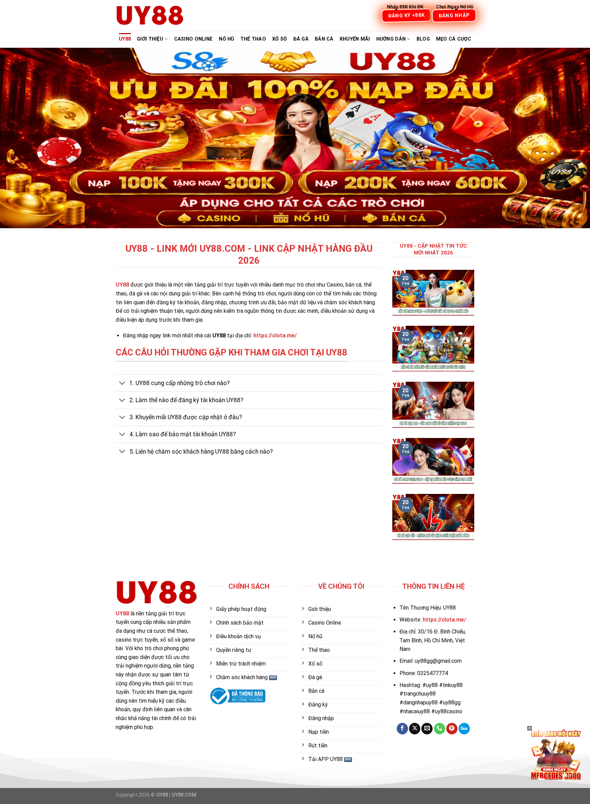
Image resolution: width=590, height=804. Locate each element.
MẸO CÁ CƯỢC (453, 39)
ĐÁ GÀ (301, 39)
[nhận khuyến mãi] (555, 754)
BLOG (423, 39)
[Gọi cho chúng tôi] (439, 728)
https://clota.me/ (275, 335)
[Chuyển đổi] (122, 383)
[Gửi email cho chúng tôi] (427, 728)
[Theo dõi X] (414, 728)
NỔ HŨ (226, 39)
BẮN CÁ (324, 39)
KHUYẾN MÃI (355, 39)
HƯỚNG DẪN (391, 39)
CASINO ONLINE (193, 39)
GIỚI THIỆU (150, 39)
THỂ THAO (253, 39)
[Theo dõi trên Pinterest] (452, 728)
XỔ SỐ (279, 39)
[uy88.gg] (150, 15)
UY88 (125, 39)
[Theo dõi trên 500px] (464, 728)
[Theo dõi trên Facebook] (402, 728)
